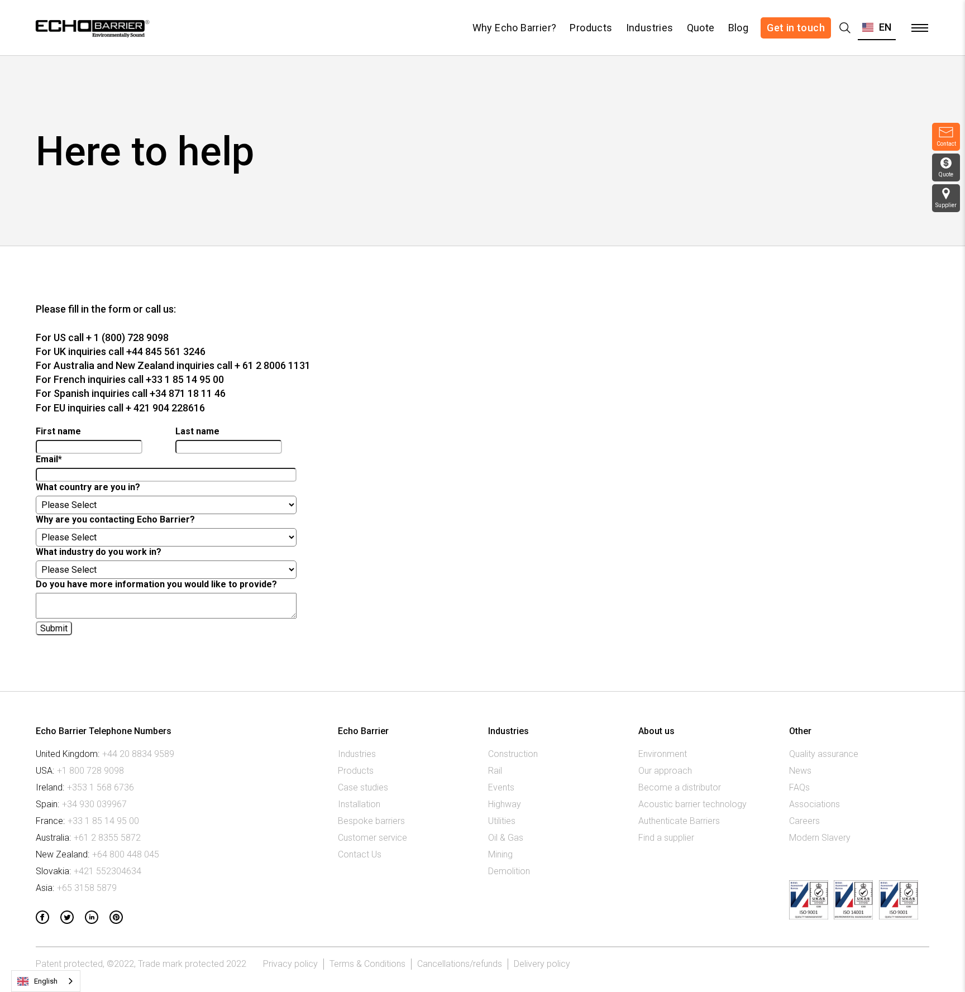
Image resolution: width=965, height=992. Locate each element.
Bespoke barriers (371, 821)
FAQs (799, 787)
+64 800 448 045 (125, 854)
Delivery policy (542, 964)
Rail (495, 770)
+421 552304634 (107, 871)
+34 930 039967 (94, 804)
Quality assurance (823, 754)
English (46, 981)
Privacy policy (290, 964)
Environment (662, 754)
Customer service (372, 837)
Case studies (363, 787)
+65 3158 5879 (87, 888)
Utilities (501, 821)
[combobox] (45, 981)
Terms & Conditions (367, 964)
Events (501, 787)
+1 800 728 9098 (90, 770)
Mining (500, 854)
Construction (513, 754)
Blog (738, 27)
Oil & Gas (505, 837)
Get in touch (796, 27)
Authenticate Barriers (679, 821)
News (800, 770)
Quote (701, 27)
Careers (804, 821)
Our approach (665, 770)
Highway (504, 804)
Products (591, 27)
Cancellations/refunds (459, 964)
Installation (359, 804)
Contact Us (359, 854)
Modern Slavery (820, 837)
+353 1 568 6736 (100, 787)
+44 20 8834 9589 (138, 754)
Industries (649, 27)
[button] (877, 28)
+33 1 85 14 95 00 (103, 821)
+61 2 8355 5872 (107, 837)
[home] (91, 28)
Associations (814, 804)
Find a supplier (666, 837)
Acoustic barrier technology (692, 804)
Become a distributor (679, 787)
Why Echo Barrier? (514, 27)
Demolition (509, 871)
